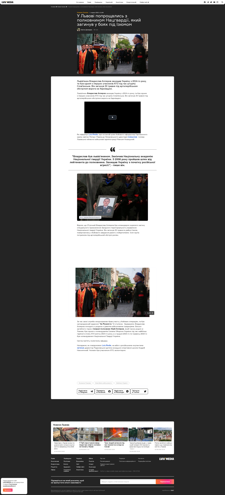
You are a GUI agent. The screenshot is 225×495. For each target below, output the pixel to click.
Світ (77, 464)
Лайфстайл (144, 2)
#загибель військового (103, 383)
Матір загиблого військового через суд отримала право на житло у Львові (165, 445)
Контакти (141, 458)
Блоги (66, 464)
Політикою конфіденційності (10, 485)
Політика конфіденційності (127, 461)
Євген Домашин (86, 30)
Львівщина (98, 2)
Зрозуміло (7, 490)
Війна (91, 458)
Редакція (122, 458)
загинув (80, 348)
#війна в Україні (121, 383)
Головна (53, 6)
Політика (67, 461)
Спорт (91, 464)
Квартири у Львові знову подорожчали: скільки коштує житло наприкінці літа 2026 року (64, 446)
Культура (92, 467)
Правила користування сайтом (107, 464)
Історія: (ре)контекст (93, 470)
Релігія (91, 461)
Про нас (102, 458)
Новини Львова (61, 6)
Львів (89, 2)
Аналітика (119, 2)
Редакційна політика (144, 461)
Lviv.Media (93, 134)
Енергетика (131, 2)
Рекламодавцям (105, 461)
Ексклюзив (55, 461)
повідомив (132, 137)
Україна (108, 2)
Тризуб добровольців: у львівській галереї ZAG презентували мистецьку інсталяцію (141, 445)
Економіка (79, 461)
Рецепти (54, 467)
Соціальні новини (67, 470)
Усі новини (80, 2)
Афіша (53, 470)
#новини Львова (85, 383)
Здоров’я (67, 467)
